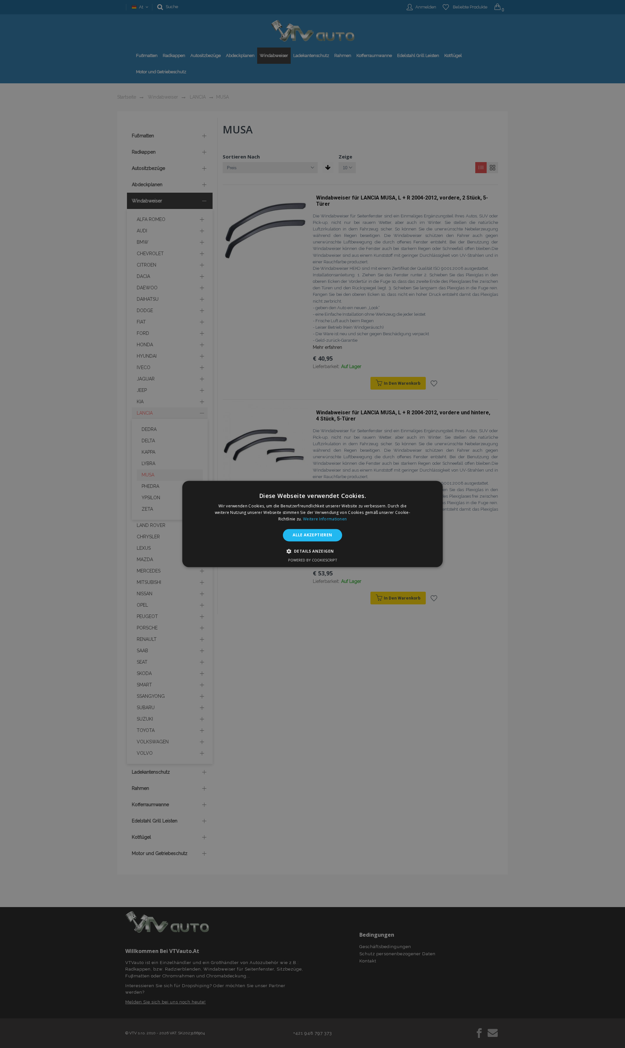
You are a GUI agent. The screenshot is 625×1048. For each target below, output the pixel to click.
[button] (312, 551)
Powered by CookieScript (312, 560)
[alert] (312, 524)
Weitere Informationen (325, 519)
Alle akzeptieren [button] (312, 535)
